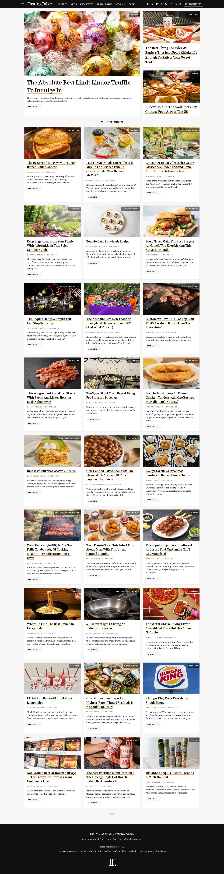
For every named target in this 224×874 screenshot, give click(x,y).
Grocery (134, 15)
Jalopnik (73, 851)
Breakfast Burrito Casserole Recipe (51, 471)
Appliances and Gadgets (187, 130)
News (74, 4)
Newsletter (194, 4)
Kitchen (120, 4)
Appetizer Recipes (130, 209)
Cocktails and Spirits (69, 286)
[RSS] (180, 4)
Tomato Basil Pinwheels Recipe (107, 241)
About (94, 834)
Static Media (94, 839)
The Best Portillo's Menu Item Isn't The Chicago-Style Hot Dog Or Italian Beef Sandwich (110, 777)
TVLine (83, 851)
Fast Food (193, 15)
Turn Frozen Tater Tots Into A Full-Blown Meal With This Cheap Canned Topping (110, 550)
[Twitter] (152, 4)
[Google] (175, 4)
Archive (106, 834)
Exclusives (86, 4)
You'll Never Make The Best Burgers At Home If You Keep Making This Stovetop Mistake (170, 246)
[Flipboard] (157, 4)
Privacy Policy (124, 834)
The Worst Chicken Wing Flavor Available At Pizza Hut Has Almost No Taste (169, 628)
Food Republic (119, 851)
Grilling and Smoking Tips (67, 513)
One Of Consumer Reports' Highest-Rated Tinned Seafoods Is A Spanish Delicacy (109, 703)
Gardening (74, 209)
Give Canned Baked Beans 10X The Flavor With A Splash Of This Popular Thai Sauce (110, 475)
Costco (194, 513)
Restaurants (104, 4)
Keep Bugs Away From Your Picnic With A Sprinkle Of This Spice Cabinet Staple (50, 246)
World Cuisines (131, 666)
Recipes (62, 4)
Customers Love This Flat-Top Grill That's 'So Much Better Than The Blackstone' (170, 323)
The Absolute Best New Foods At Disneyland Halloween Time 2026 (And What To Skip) (109, 323)
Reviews (194, 740)
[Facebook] (147, 4)
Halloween (134, 286)
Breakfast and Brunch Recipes (65, 438)
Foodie (106, 851)
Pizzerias (193, 591)
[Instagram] (171, 4)
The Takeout (161, 851)
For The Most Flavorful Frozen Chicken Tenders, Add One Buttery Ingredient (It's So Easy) (170, 398)
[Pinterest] (161, 4)
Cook (132, 4)
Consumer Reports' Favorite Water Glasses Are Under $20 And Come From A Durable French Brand (170, 167)
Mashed (132, 851)
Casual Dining (132, 740)
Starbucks (193, 438)
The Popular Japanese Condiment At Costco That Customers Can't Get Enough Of (169, 550)
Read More (33, 107)
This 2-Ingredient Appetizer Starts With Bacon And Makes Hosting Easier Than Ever (51, 398)
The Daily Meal (145, 851)
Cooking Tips (73, 130)
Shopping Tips (73, 740)
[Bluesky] (166, 4)
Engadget (61, 851)
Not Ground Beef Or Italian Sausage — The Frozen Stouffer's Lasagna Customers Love (51, 777)
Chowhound (95, 851)
